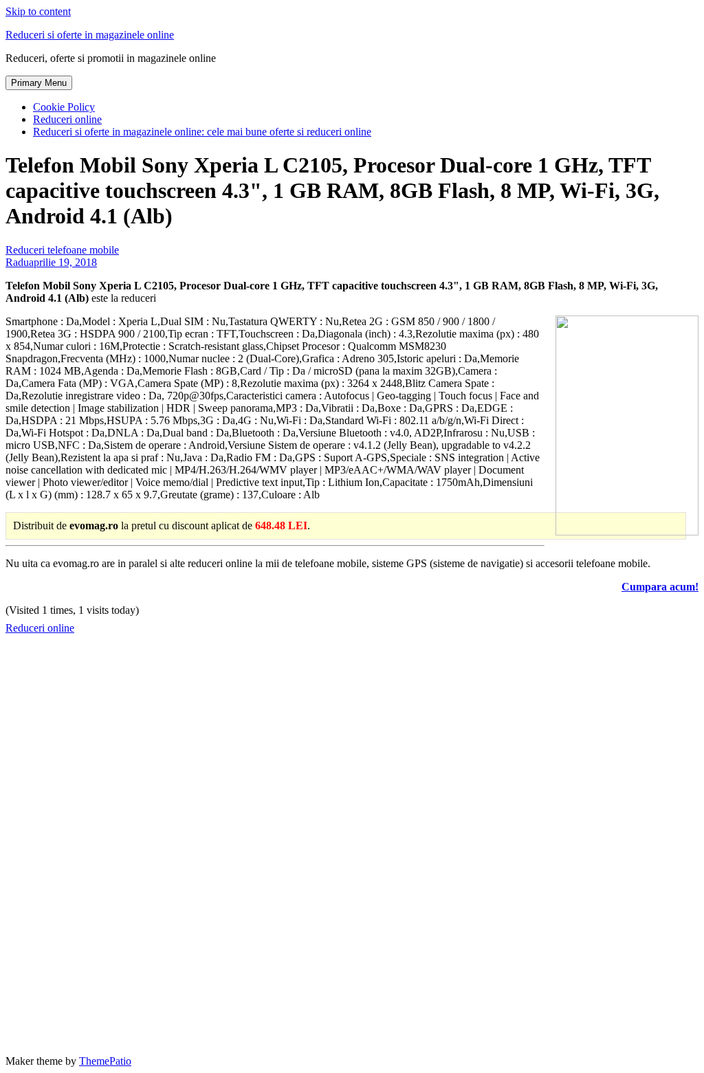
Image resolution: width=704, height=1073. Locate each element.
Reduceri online (67, 119)
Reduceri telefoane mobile (62, 250)
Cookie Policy (64, 107)
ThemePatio (105, 1061)
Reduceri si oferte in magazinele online (90, 35)
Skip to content (38, 11)
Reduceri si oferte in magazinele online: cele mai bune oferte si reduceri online (202, 131)
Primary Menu (39, 83)
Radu (17, 262)
